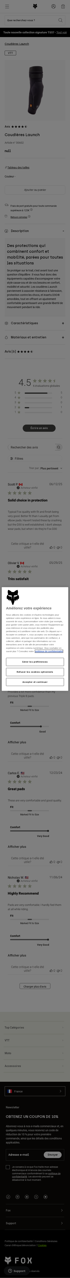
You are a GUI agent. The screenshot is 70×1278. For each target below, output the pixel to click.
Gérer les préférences (35, 661)
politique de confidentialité (49, 651)
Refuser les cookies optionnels (35, 671)
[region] (35, 639)
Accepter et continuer (35, 681)
